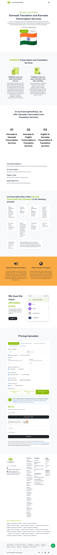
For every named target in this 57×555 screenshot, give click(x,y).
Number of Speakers (13, 367)
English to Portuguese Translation (14, 535)
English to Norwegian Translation (14, 531)
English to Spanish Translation (30, 523)
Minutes (31, 359)
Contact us (33, 31)
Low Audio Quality (25, 374)
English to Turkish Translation (43, 531)
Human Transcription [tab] (13, 343)
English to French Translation (29, 535)
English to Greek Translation (29, 531)
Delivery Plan (11, 388)
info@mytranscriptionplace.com (14, 469)
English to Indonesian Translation (14, 523)
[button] (15, 372)
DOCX (10, 385)
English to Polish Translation (28, 533)
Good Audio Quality (13, 374)
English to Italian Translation (13, 525)
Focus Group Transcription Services (30, 479)
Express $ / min (42, 392)
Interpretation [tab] (23, 346)
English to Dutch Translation (27, 529)
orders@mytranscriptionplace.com (40, 442)
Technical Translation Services (29, 494)
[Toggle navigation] (48, 2)
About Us (36, 460)
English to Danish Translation (42, 525)
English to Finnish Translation (13, 529)
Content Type (11, 378)
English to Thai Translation (14, 533)
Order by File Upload (25, 355)
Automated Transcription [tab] (39, 343)
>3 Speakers (21, 369)
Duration (10, 357)
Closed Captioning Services (29, 499)
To (28, 352)
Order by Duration (13, 355)
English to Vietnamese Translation (14, 527)
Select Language (12, 349)
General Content (13, 380)
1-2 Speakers (12, 369)
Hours (9, 359)
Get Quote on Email (28, 417)
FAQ (46, 463)
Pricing (47, 461)
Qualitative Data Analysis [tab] (26, 343)
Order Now (28, 436)
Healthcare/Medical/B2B (25, 380)
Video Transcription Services (30, 509)
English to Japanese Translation (30, 527)
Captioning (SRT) (19, 385)
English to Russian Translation (27, 525)
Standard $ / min (29, 392)
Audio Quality (11, 372)
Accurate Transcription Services (30, 504)
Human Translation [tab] (13, 346)
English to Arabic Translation (41, 529)
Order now (24, 31)
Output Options (12, 383)
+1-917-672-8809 (12, 466)
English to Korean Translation (42, 533)
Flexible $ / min (14, 392)
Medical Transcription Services (30, 489)
